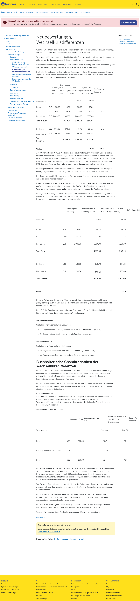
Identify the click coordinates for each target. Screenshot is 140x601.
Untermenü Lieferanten (16, 121)
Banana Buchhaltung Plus (42, 24)
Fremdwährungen (14, 55)
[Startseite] (8, 4)
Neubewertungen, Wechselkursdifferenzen (21, 71)
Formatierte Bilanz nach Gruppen (22, 101)
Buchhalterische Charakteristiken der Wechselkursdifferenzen (127, 42)
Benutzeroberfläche (41, 12)
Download (31, 4)
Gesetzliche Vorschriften (114, 596)
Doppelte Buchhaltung (16, 52)
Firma (108, 584)
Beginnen (13, 57)
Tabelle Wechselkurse (18, 90)
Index (22, 12)
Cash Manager (13, 110)
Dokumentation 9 (9, 12)
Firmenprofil (110, 590)
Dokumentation (55, 4)
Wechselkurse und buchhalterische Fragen (20, 63)
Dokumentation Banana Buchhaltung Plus (85, 584)
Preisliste (39, 596)
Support (78, 4)
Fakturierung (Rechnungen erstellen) (17, 114)
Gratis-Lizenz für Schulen (44, 593)
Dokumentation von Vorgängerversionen (84, 593)
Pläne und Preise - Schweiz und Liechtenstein (51, 584)
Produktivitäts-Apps (71, 12)
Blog (45, 4)
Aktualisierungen (41, 599)
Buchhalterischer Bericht (19, 104)
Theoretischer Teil (16, 60)
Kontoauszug (14, 96)
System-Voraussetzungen (10, 587)
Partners (74, 599)
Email (81, 539)
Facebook (65, 539)
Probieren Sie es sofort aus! (49, 532)
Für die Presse (111, 599)
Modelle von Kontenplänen (10, 590)
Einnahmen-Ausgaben (16, 108)
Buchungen (14, 93)
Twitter (57, 539)
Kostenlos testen (128, 22)
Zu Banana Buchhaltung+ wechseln (16, 36)
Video (73, 590)
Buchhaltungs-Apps (56, 12)
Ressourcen (67, 4)
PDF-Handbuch (85, 12)
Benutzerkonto (41, 590)
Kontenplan (14, 87)
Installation (29, 12)
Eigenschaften (15, 85)
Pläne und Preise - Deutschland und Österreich (51, 587)
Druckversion (41, 517)
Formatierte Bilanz (16, 99)
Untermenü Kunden (15, 118)
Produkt (21, 4)
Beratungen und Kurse (113, 593)
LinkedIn (73, 539)
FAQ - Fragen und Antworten (80, 596)
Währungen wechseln (19, 67)
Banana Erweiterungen (8, 593)
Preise (40, 4)
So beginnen (75, 587)
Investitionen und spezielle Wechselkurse (21, 80)
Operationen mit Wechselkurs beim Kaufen (22, 75)
